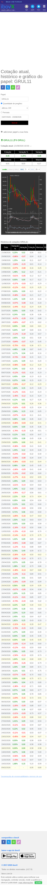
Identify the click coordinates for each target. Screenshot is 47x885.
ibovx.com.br (7, 874)
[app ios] (27, 856)
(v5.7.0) (29, 869)
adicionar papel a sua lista (15, 132)
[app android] (10, 856)
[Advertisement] (23, 40)
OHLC (17, 169)
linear (11, 169)
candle (4, 169)
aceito (38, 883)
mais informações (25, 883)
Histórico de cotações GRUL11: (14, 242)
